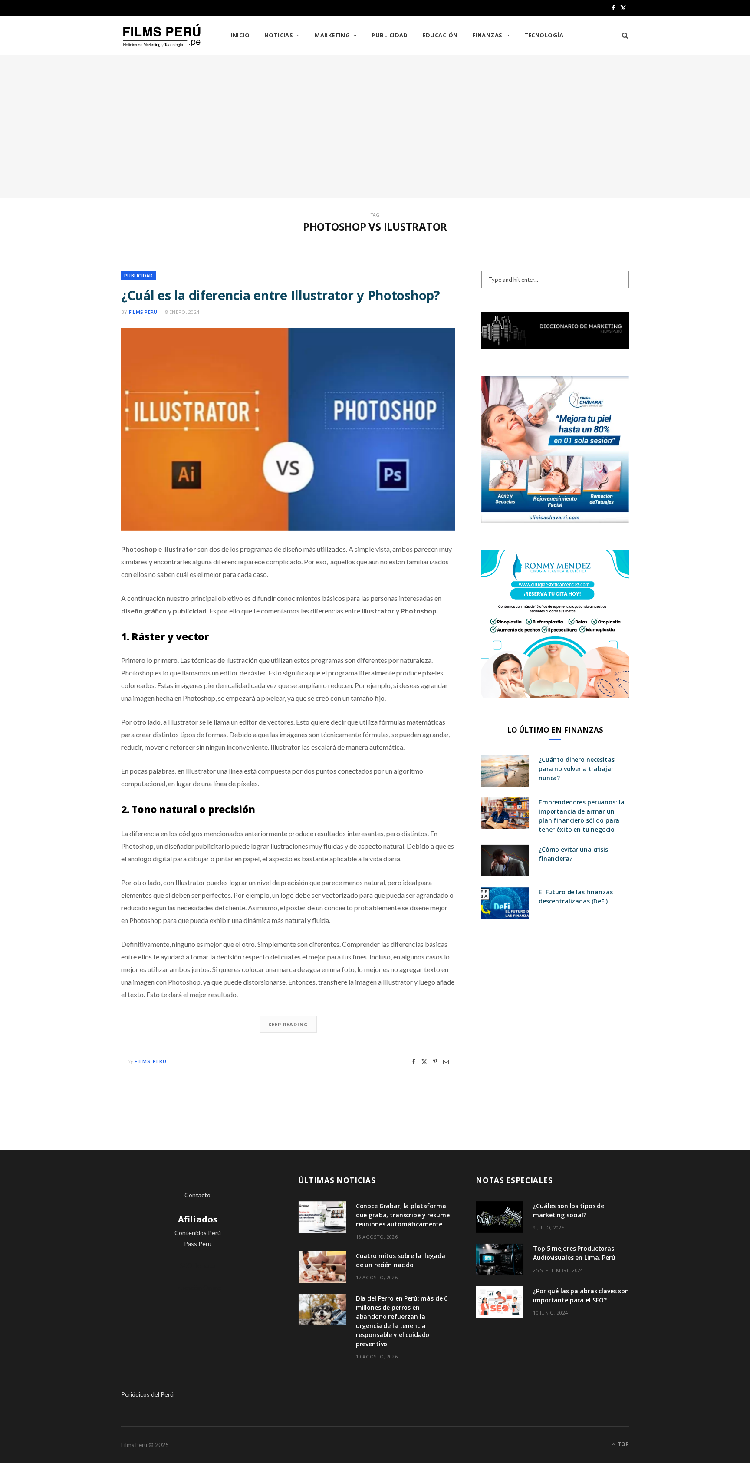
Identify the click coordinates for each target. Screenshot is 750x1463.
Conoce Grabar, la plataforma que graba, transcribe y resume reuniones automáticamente (403, 1215)
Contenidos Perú (197, 1232)
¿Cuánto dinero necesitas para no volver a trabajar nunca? (577, 768)
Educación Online (197, 1287)
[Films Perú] (162, 36)
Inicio (240, 35)
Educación (439, 35)
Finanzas (487, 35)
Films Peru (143, 312)
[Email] (446, 1061)
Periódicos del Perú (147, 1394)
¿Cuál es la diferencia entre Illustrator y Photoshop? (280, 295)
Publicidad (390, 35)
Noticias (278, 35)
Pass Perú (197, 1243)
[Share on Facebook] (413, 1061)
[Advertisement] (375, 126)
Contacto (197, 1195)
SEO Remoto (197, 1265)
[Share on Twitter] (424, 1061)
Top (622, 1444)
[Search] (622, 35)
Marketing (332, 35)
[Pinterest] (435, 1061)
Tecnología (544, 35)
